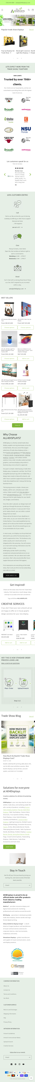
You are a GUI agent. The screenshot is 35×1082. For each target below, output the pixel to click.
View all (31, 29)
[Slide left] (14, 58)
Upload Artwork (8, 1041)
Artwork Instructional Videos (12, 1037)
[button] (2, 10)
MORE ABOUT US (11, 575)
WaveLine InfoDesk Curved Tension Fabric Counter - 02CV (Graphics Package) (25, 350)
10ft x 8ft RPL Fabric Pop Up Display (24, 320)
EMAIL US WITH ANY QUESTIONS (10, 663)
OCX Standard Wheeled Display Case (9, 320)
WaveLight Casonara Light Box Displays (23, 52)
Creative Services (8, 1046)
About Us (6, 986)
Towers (5, 827)
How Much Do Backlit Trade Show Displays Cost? (16, 757)
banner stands (9, 455)
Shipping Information (10, 1014)
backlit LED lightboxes (13, 452)
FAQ (5, 1018)
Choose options (9, 327)
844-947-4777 (16, 227)
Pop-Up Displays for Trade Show (8, 52)
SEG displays (27, 452)
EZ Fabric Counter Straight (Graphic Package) (24, 380)
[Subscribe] (29, 885)
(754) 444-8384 (23, 492)
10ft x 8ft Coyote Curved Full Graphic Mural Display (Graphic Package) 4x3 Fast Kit (25, 411)
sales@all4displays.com (16, 289)
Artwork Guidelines (9, 1033)
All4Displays (15, 1078)
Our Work (6, 998)
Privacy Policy (7, 1022)
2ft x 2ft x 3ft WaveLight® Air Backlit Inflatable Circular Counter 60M (8, 350)
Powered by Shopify (21, 1078)
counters (11, 457)
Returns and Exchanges (10, 1009)
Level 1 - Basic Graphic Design (21, 635)
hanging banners (19, 455)
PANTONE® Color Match (7, 634)
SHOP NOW (9, 847)
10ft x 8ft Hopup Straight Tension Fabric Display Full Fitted (9, 380)
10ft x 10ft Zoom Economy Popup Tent (9, 410)
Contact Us (7, 990)
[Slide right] (21, 58)
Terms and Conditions (10, 994)
